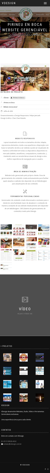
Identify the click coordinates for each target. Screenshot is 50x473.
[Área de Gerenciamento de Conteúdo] (43, 255)
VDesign (9, 3)
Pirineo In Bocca (18, 98)
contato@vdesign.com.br (12, 444)
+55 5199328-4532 (9, 441)
